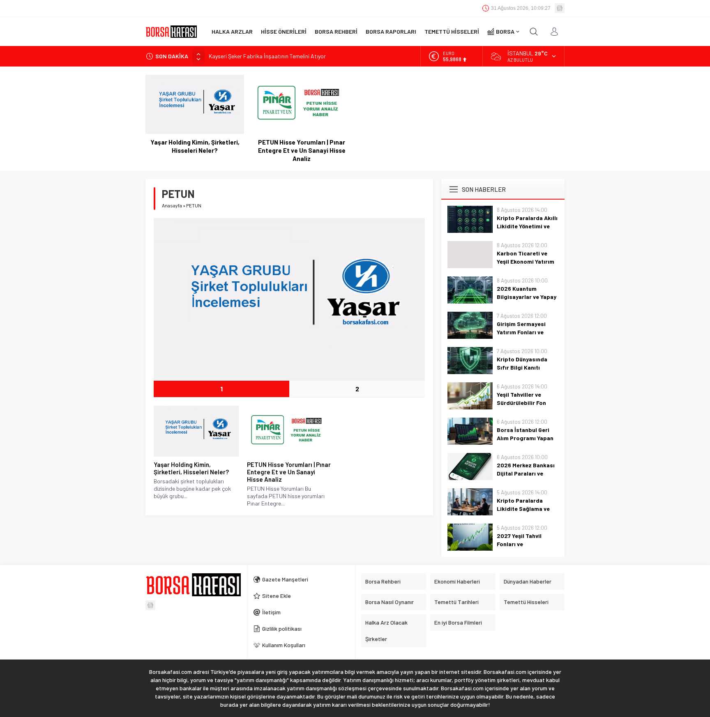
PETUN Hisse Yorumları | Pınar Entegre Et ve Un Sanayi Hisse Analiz (302, 150)
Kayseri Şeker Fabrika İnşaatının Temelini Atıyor (267, 56)
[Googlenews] (560, 8)
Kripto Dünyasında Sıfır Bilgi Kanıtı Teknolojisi (522, 367)
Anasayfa (172, 205)
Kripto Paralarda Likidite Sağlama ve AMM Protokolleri (523, 508)
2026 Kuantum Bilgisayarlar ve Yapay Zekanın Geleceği (526, 296)
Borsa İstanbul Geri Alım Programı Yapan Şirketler (525, 438)
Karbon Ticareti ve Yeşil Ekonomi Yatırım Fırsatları (525, 261)
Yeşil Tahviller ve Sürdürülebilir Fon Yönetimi (521, 402)
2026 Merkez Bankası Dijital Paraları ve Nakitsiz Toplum (526, 473)
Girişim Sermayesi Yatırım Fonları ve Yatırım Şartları (521, 332)
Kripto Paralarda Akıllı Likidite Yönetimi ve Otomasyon (527, 226)
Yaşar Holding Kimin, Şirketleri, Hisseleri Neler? (195, 146)
